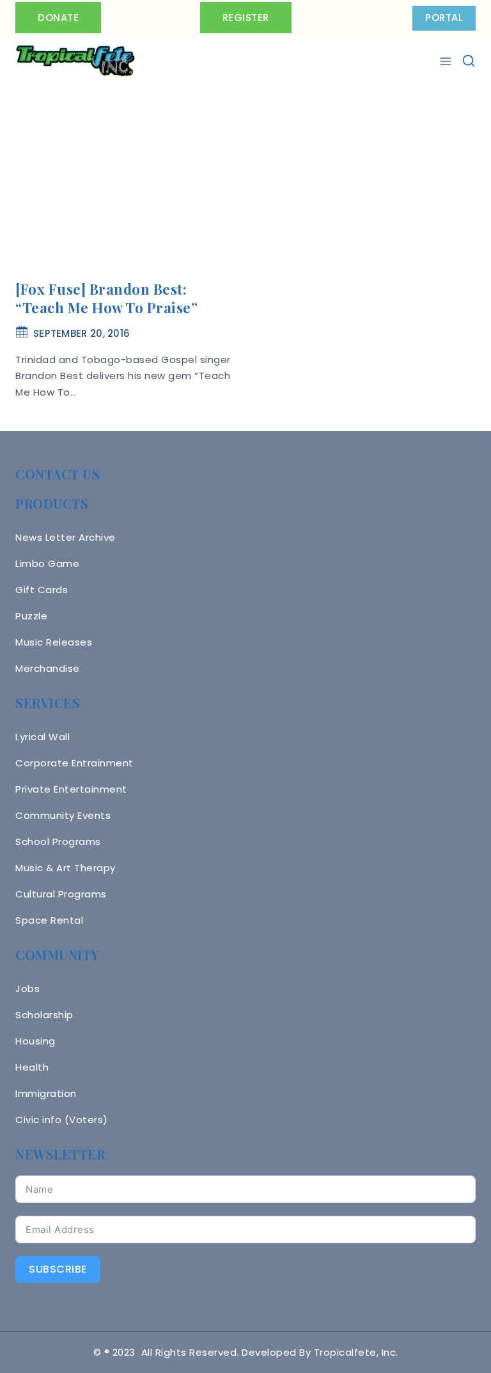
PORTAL (444, 17)
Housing (35, 1041)
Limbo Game (47, 563)
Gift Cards (41, 589)
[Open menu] (447, 61)
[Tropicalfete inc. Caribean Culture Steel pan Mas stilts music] (75, 61)
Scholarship (44, 1014)
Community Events (63, 815)
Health (32, 1067)
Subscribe (58, 1269)
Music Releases (53, 642)
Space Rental (49, 920)
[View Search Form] (469, 61)
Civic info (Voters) (61, 1119)
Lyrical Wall (42, 736)
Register (245, 17)
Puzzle (31, 616)
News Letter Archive (65, 537)
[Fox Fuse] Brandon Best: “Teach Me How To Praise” (106, 298)
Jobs (27, 988)
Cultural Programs (61, 894)
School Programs (58, 841)
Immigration (46, 1093)
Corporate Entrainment (74, 763)
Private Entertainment (71, 789)
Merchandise (47, 668)
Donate (58, 17)
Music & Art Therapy (65, 867)
